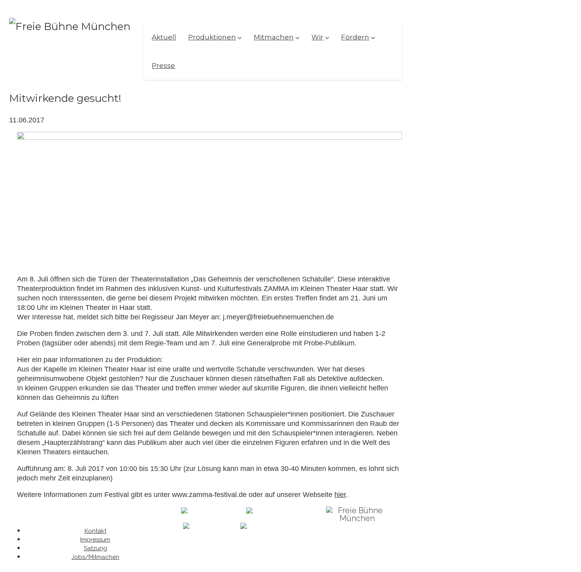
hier (340, 495)
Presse (163, 65)
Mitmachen (274, 37)
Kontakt (95, 530)
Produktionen (212, 37)
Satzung (95, 548)
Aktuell (164, 37)
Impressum (95, 539)
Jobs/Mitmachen (95, 557)
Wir (317, 37)
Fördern (355, 37)
